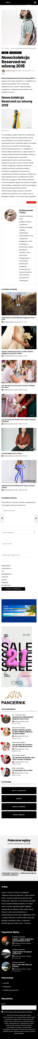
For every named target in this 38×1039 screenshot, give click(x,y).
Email (3, 1004)
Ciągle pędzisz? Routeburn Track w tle (22, 953)
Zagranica (21, 936)
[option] (19, 862)
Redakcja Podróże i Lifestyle (23, 943)
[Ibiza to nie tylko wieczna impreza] (6, 966)
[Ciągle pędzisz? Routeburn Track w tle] (6, 953)
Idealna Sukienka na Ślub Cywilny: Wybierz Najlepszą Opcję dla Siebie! (17, 352)
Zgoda (12, 1036)
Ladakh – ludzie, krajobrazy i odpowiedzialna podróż (23, 940)
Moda (5, 53)
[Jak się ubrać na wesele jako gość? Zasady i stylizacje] (19, 405)
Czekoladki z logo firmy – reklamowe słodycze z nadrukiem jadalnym (19, 874)
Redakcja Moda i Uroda (13, 71)
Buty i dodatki (16, 714)
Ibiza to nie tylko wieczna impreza (22, 965)
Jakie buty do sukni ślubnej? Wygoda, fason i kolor (18, 318)
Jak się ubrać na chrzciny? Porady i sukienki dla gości (18, 386)
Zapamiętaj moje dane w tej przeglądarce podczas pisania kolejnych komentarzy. (7, 575)
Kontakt (6, 983)
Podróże (15, 936)
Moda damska (15, 53)
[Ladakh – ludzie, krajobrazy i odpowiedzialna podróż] (6, 940)
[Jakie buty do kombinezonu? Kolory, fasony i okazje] (19, 471)
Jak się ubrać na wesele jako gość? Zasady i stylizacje (19, 420)
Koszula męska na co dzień (12, 453)
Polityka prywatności (10, 990)
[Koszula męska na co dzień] (19, 439)
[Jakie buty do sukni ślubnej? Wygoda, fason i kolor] (19, 303)
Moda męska (20, 768)
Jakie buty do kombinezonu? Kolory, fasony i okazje (18, 486)
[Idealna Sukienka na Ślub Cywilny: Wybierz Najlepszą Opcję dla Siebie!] (19, 337)
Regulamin (7, 987)
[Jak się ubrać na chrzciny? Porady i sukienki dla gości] (19, 371)
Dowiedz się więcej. (21, 1036)
